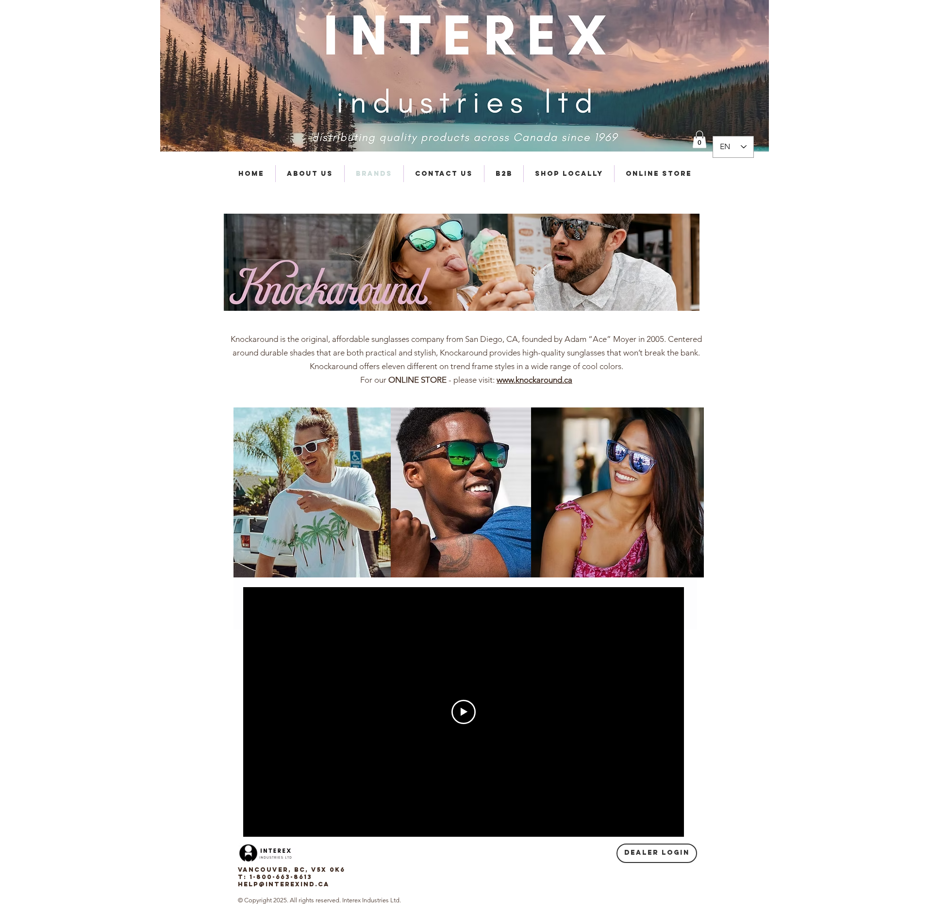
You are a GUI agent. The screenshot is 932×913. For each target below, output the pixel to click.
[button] (699, 139)
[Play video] (463, 712)
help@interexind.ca (284, 884)
